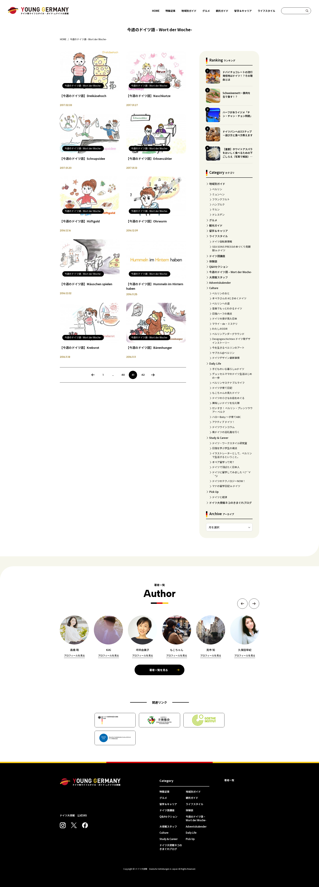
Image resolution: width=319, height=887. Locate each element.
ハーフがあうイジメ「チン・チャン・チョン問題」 (238, 114)
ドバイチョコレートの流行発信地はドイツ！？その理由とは (238, 75)
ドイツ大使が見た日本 (224, 318)
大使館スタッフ (218, 277)
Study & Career (218, 438)
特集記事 (170, 10)
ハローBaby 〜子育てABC (226, 417)
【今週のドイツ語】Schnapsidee (82, 158)
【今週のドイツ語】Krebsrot (79, 347)
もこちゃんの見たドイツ (226, 392)
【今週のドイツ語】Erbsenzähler (149, 158)
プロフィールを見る (74, 655)
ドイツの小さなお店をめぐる (228, 398)
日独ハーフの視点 (222, 313)
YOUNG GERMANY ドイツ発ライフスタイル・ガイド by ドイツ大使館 (90, 782)
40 (123, 374)
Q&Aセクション (218, 267)
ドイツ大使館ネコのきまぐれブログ (230, 503)
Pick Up (214, 492)
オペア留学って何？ (223, 462)
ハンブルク (218, 204)
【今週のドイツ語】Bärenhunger (149, 347)
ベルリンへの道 (221, 303)
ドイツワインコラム (223, 427)
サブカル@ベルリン (223, 352)
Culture (213, 288)
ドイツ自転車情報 (222, 241)
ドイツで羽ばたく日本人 (226, 467)
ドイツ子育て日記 (222, 388)
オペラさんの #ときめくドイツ (229, 298)
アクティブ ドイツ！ (223, 422)
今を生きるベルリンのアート (228, 347)
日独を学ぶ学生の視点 (224, 448)
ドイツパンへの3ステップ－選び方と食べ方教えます (238, 133)
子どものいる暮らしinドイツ (228, 369)
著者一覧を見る (158, 670)
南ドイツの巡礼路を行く (226, 432)
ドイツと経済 (219, 497)
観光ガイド (222, 10)
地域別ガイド (188, 10)
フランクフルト (221, 199)
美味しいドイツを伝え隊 (226, 403)
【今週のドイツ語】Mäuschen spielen (86, 284)
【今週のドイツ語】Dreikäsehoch (83, 96)
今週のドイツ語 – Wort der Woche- (230, 272)
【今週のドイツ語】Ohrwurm (146, 221)
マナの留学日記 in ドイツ (226, 486)
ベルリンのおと (221, 293)
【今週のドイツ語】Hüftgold (80, 221)
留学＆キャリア (243, 10)
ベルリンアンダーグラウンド (228, 334)
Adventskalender (220, 283)
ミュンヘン (218, 194)
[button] (242, 603)
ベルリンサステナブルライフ (228, 382)
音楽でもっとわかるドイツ (227, 308)
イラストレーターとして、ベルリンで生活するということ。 (232, 455)
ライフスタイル (266, 10)
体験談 (213, 261)
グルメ (206, 10)
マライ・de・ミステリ (225, 323)
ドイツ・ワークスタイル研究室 (229, 443)
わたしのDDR (219, 328)
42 (143, 374)
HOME (156, 10)
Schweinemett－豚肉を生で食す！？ (236, 95)
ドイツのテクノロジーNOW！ (228, 481)
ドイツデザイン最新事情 (226, 357)
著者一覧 (229, 780)
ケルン (216, 209)
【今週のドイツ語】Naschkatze (148, 96)
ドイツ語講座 (217, 256)
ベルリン (217, 189)
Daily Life (215, 363)
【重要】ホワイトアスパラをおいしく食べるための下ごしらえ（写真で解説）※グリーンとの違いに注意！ (238, 154)
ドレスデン (218, 214)
